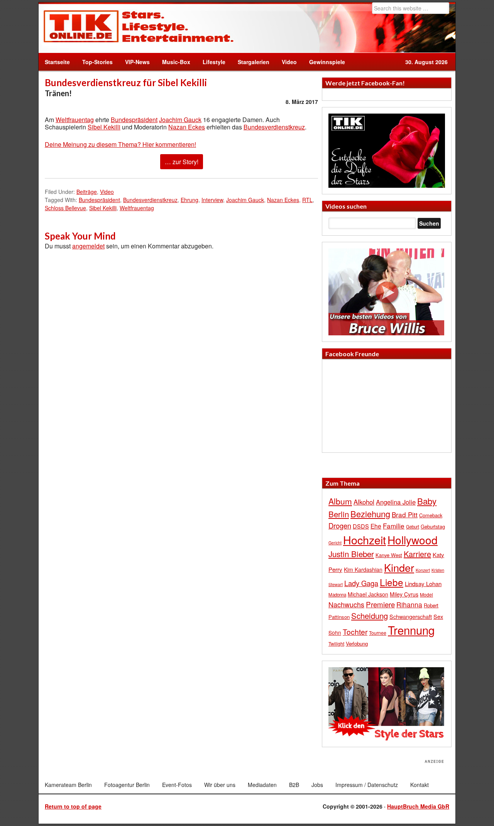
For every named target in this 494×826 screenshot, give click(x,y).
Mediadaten (262, 785)
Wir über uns (219, 785)
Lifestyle (210, 62)
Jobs (317, 785)
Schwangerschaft (410, 616)
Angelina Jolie (396, 501)
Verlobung (357, 643)
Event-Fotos (177, 785)
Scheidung (369, 615)
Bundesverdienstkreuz (274, 126)
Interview (212, 200)
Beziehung (370, 514)
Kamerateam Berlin (68, 785)
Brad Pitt (405, 514)
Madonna (337, 594)
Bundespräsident (134, 119)
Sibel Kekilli (104, 126)
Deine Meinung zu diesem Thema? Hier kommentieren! (120, 144)
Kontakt (419, 785)
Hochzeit (364, 539)
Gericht (335, 543)
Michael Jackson (368, 594)
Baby (426, 501)
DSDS (361, 526)
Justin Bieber (351, 553)
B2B (294, 785)
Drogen (339, 525)
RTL (307, 200)
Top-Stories (97, 62)
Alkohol (364, 501)
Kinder (399, 567)
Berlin (338, 514)
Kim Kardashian (363, 569)
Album (340, 501)
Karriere (417, 553)
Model (426, 594)
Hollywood (412, 539)
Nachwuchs (346, 604)
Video (286, 62)
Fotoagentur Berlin (127, 785)
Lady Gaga (361, 583)
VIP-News (137, 62)
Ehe (375, 526)
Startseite (57, 62)
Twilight (336, 643)
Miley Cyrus (404, 594)
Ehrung (189, 200)
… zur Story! (181, 161)
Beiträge (86, 191)
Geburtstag (433, 526)
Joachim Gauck (180, 119)
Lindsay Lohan (423, 584)
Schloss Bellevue (65, 208)
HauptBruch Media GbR (418, 806)
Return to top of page (73, 806)
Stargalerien (253, 62)
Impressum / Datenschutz (366, 785)
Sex (438, 616)
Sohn (334, 632)
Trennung (411, 630)
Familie (393, 525)
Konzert (423, 570)
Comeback (430, 515)
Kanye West (389, 555)
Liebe (391, 582)
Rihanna (409, 604)
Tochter (355, 631)
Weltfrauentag (75, 119)
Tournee (377, 632)
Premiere (380, 604)
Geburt (412, 526)
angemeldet (88, 245)
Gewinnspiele (327, 62)
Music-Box (173, 62)
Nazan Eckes (186, 126)
